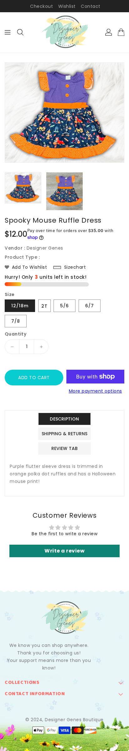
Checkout (41, 6)
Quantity (15, 334)
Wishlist (67, 6)
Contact (91, 6)
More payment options (95, 391)
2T (44, 306)
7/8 (15, 321)
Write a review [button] (64, 550)
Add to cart (34, 377)
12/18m (19, 306)
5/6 (64, 306)
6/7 (89, 306)
